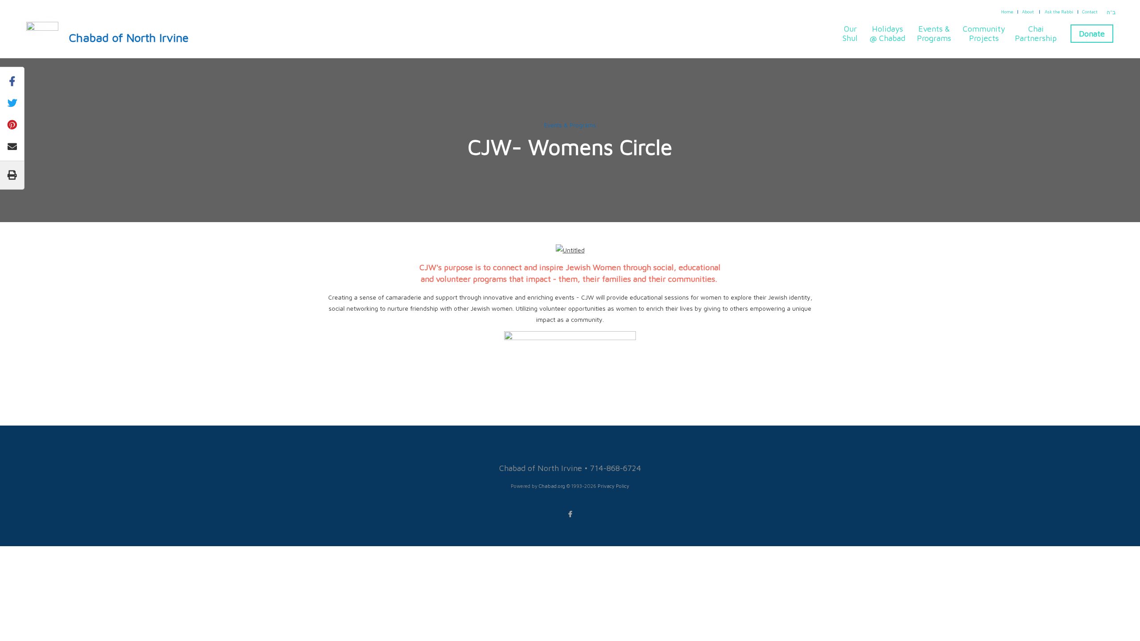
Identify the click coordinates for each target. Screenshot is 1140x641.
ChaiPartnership (1036, 33)
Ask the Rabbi (1059, 11)
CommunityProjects (984, 33)
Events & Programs (570, 125)
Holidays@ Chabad (887, 33)
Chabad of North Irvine (128, 37)
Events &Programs (934, 33)
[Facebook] (570, 514)
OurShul (850, 33)
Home (1007, 11)
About (1028, 11)
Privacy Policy (613, 486)
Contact (1090, 11)
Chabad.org (552, 486)
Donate (1092, 33)
